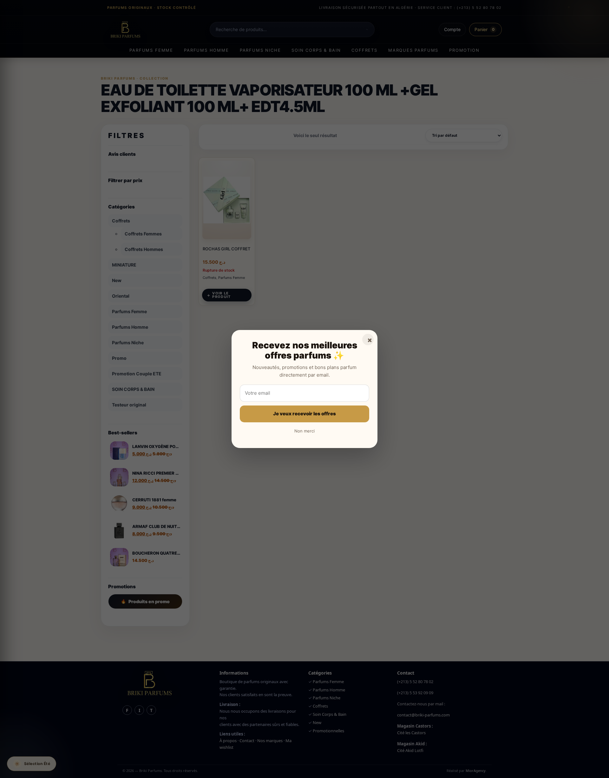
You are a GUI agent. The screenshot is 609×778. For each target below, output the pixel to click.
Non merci (304, 430)
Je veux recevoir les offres (304, 414)
